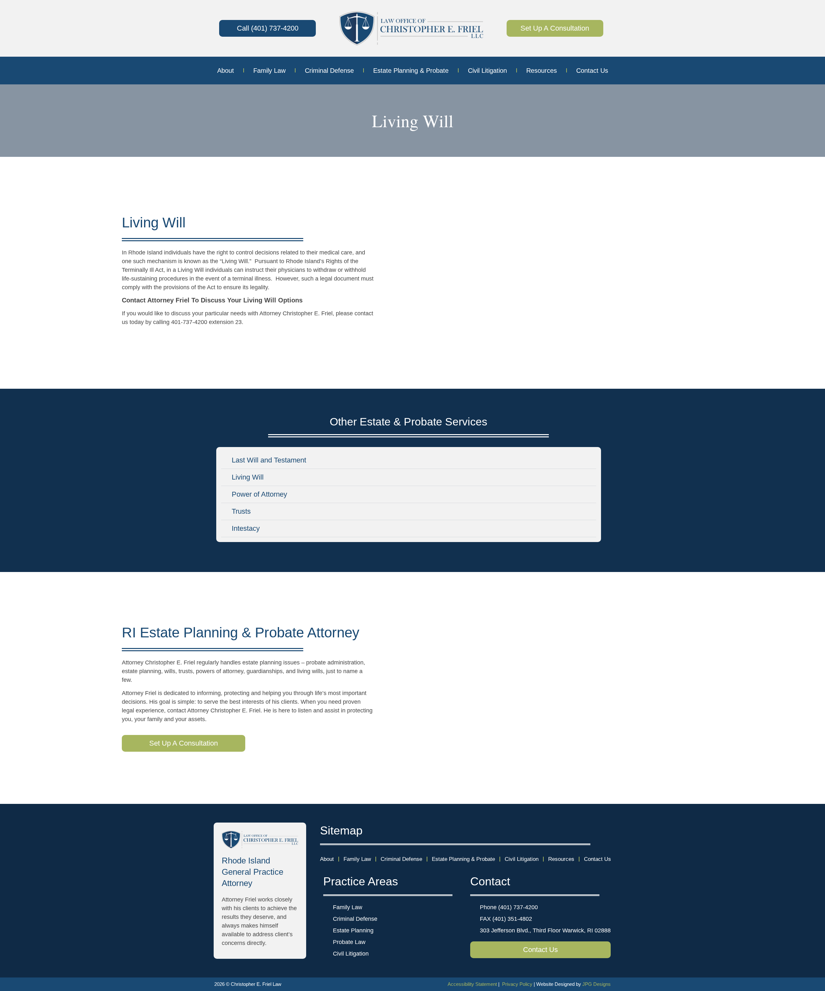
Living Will (248, 477)
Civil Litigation (487, 70)
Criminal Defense (329, 70)
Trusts (241, 511)
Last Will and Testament (269, 460)
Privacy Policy (517, 984)
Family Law (269, 70)
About (225, 70)
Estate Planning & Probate (411, 70)
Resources (541, 70)
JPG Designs (596, 984)
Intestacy (246, 528)
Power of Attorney (259, 494)
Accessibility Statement (472, 984)
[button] (408, 460)
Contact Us (592, 70)
